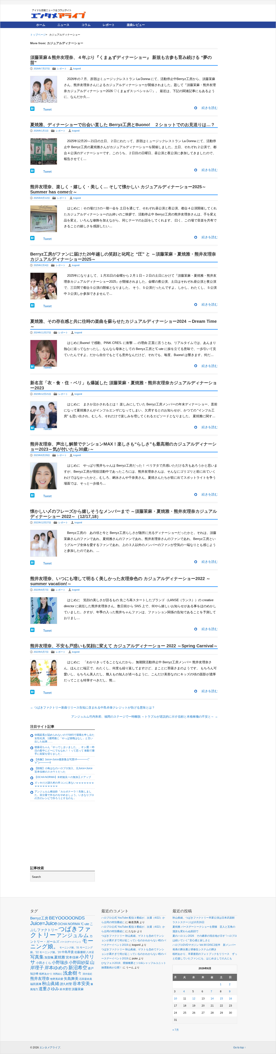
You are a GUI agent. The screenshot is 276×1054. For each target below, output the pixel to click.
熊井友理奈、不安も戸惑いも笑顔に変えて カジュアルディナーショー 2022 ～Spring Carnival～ (124, 645)
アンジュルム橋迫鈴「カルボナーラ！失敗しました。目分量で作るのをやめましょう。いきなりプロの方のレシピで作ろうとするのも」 (64, 795)
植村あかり (45, 973)
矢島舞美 (71, 979)
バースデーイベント (70, 942)
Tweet (47, 109)
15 (221, 998)
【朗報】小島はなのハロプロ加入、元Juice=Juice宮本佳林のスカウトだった (63, 770)
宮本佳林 (72, 957)
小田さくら (43, 963)
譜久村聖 (66, 984)
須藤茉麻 (78, 989)
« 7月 (175, 1029)
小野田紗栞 (79, 962)
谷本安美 (81, 983)
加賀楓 (48, 957)
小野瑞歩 (60, 962)
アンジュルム (72, 935)
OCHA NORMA (69, 924)
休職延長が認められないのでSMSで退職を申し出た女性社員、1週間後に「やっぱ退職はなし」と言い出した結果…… (64, 738)
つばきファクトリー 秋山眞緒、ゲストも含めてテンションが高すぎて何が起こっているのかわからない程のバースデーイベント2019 (133, 940)
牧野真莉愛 (56, 978)
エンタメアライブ (49, 1047)
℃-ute (85, 924)
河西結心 (57, 973)
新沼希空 (77, 967)
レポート (109, 25)
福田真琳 (35, 984)
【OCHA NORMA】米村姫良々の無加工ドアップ (62, 777)
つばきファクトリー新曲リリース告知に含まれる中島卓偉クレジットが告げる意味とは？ (92, 707)
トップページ (38, 34)
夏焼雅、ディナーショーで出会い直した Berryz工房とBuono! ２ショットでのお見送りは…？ (122, 124)
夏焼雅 (59, 957)
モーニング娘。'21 (69, 947)
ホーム (40, 25)
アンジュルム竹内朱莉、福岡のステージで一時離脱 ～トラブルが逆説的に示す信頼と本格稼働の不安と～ (144, 716)
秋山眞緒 (50, 983)
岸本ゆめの (56, 967)
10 (175, 998)
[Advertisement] (62, 834)
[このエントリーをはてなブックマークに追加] (32, 109)
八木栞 (90, 952)
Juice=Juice (43, 923)
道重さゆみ (49, 989)
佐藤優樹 (80, 952)
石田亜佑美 (85, 978)
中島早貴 (68, 952)
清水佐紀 (87, 973)
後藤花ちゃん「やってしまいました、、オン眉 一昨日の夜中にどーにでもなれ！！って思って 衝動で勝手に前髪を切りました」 (64, 750)
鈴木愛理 (65, 989)
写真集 (37, 956)
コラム (86, 25)
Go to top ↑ (239, 1047)
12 (193, 998)
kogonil (77, 68)
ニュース (63, 25)
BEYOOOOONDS (67, 917)
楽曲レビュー (136, 25)
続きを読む (210, 108)
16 (230, 998)
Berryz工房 (39, 918)
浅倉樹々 (72, 973)
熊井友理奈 (40, 978)
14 (212, 998)
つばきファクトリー (60, 931)
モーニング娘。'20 (50, 952)
